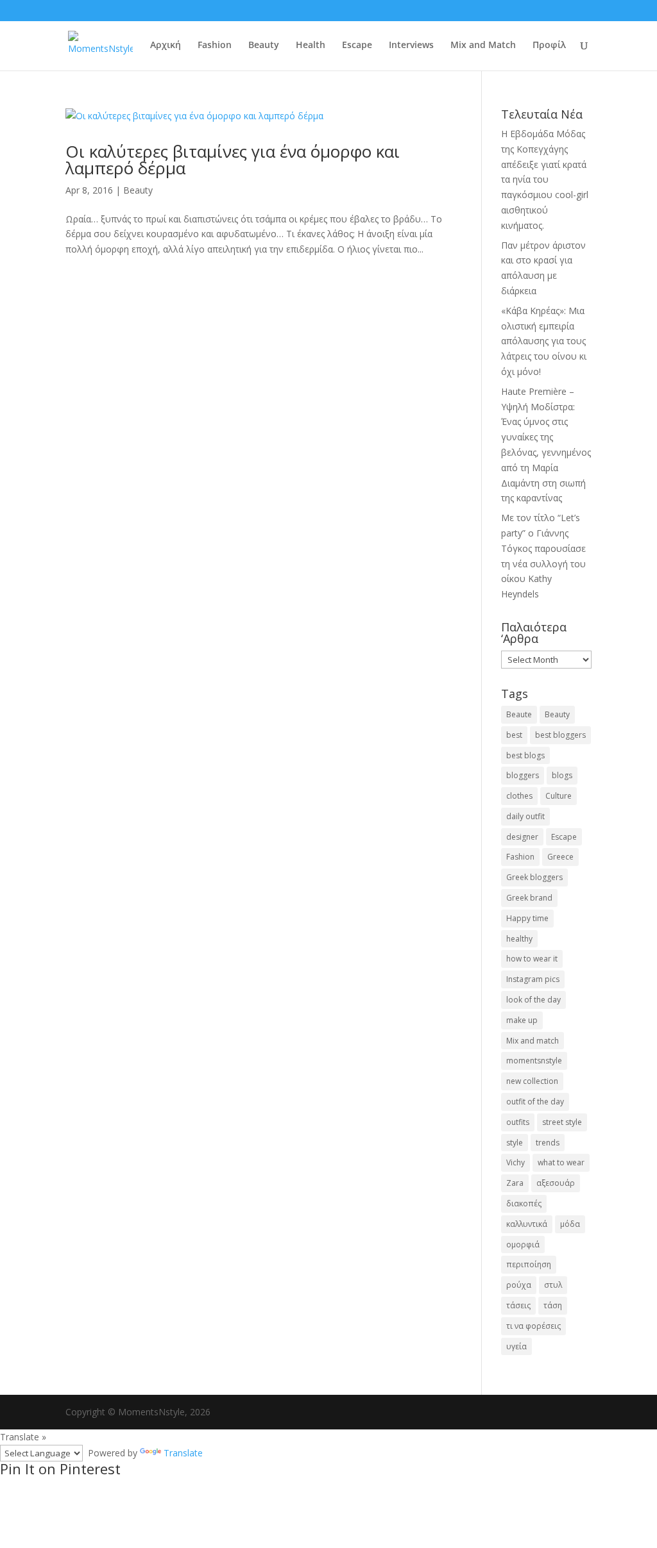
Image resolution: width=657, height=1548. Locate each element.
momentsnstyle (534, 1060)
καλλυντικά (526, 1224)
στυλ (553, 1284)
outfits (517, 1122)
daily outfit (525, 816)
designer (522, 836)
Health (310, 45)
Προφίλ (549, 45)
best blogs (525, 755)
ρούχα (518, 1284)
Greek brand (529, 897)
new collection (532, 1081)
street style (562, 1122)
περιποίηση (528, 1264)
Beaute (519, 714)
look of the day (533, 999)
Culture (558, 795)
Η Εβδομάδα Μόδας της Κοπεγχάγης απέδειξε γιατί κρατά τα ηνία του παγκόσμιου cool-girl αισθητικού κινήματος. (544, 179)
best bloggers (560, 734)
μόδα (570, 1224)
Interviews (411, 45)
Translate (183, 1453)
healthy (519, 938)
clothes (519, 795)
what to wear (561, 1162)
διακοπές (524, 1203)
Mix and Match (483, 45)
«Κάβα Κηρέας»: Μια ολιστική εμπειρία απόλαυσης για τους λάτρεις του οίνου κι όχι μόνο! (543, 341)
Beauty (263, 45)
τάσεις (518, 1305)
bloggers (522, 775)
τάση (552, 1305)
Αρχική (165, 45)
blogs (562, 775)
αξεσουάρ (555, 1183)
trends (547, 1142)
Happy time (527, 918)
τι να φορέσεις (533, 1325)
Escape (357, 45)
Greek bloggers (534, 877)
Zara (515, 1183)
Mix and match (532, 1040)
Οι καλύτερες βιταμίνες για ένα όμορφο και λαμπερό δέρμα (232, 159)
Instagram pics (532, 979)
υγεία (516, 1346)
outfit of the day (535, 1101)
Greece (560, 856)
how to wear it (532, 958)
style (514, 1142)
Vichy (515, 1162)
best (514, 734)
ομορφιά (523, 1244)
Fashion (215, 45)
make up (522, 1020)
